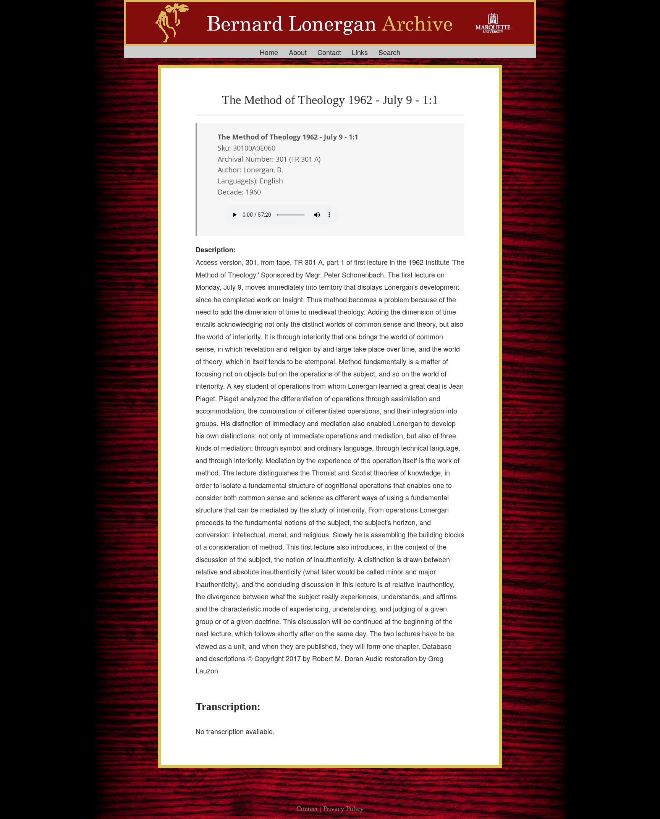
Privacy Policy (343, 809)
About (298, 52)
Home (269, 52)
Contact (329, 52)
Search (389, 52)
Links (360, 52)
